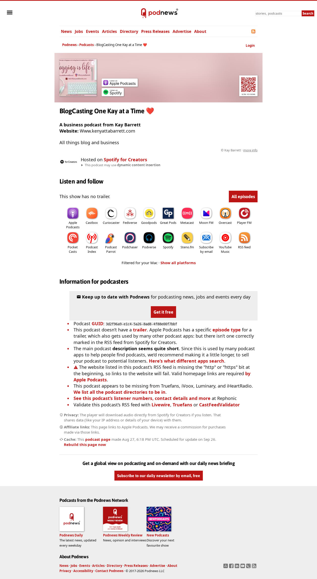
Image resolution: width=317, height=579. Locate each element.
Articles (109, 31)
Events (92, 31)
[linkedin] (237, 567)
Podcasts (86, 45)
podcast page (97, 439)
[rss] (255, 567)
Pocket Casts (73, 249)
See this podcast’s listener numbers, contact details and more (142, 398)
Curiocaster (111, 222)
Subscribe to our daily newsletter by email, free (158, 475)
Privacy (65, 571)
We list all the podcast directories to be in (119, 392)
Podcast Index (92, 249)
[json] (249, 567)
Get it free (163, 312)
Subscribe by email (206, 249)
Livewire (161, 405)
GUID (97, 323)
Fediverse (130, 222)
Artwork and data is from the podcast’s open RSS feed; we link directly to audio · (179, 150)
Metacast (187, 222)
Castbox (92, 222)
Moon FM (206, 222)
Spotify (168, 247)
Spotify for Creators (125, 159)
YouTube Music (225, 249)
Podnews (69, 45)
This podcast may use (122, 165)
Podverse (149, 247)
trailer (140, 330)
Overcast (225, 222)
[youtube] (243, 567)
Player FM (244, 222)
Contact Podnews (109, 571)
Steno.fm (187, 247)
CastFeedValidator (219, 405)
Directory (129, 31)
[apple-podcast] (120, 85)
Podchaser (130, 247)
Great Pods (168, 222)
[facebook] (232, 567)
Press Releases (155, 31)
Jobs (79, 31)
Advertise (182, 31)
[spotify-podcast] (113, 94)
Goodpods (149, 222)
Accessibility (83, 571)
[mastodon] (226, 567)
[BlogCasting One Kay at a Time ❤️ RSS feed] (254, 31)
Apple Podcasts (72, 224)
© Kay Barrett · (239, 150)
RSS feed (244, 247)
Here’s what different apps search (186, 361)
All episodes (243, 196)
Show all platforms (178, 262)
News (66, 31)
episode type (226, 330)
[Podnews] (144, 13)
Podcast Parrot (111, 249)
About (200, 31)
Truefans (182, 405)
